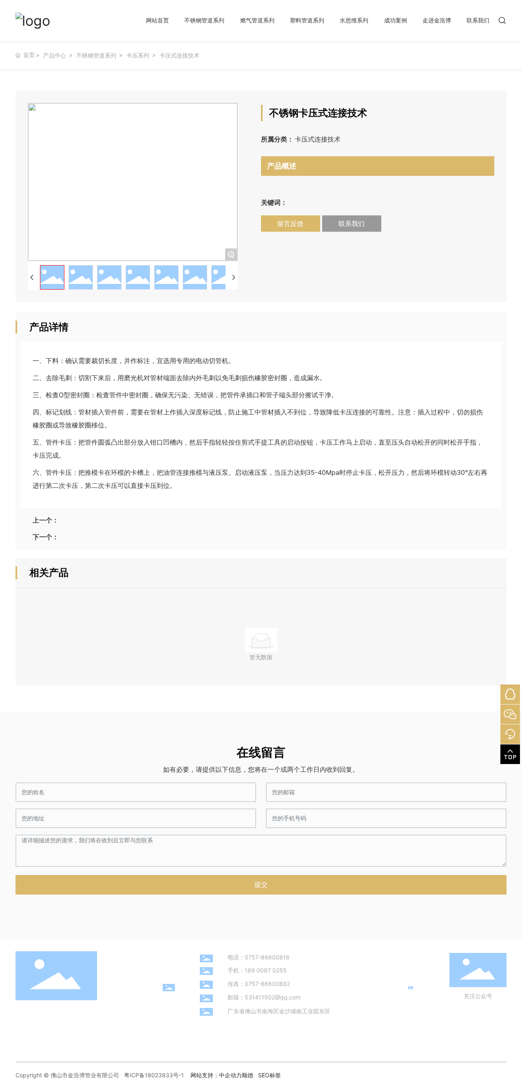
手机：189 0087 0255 (257, 970)
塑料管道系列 (307, 20)
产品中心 (54, 55)
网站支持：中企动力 (216, 1075)
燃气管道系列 (257, 20)
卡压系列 (137, 55)
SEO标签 (269, 1075)
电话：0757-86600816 (259, 957)
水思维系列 (354, 20)
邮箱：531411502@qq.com (264, 997)
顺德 (247, 1075)
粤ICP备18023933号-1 (154, 1075)
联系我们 (478, 20)
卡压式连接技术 (179, 55)
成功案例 (395, 20)
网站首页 (157, 20)
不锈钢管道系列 (204, 20)
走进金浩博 (436, 20)
